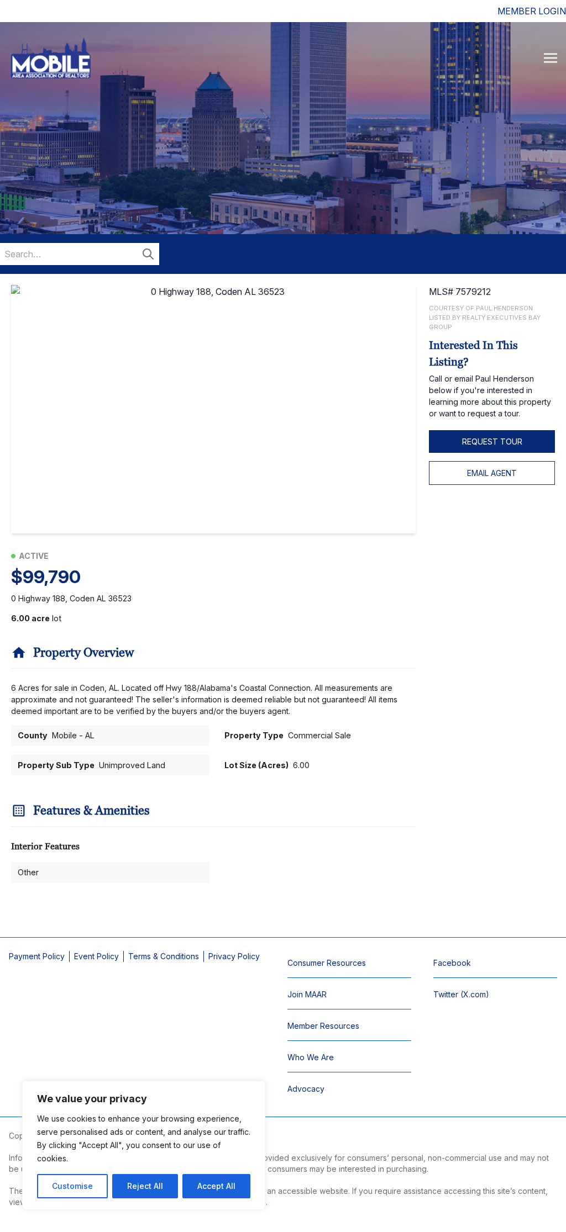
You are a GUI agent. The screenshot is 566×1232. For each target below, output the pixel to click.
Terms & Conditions (163, 956)
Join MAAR (307, 994)
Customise (72, 1186)
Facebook (452, 962)
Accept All (216, 1186)
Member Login (531, 11)
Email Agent (492, 473)
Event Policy (96, 956)
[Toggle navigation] (550, 57)
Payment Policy (37, 956)
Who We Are (310, 1057)
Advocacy (305, 1088)
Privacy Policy (234, 956)
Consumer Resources (326, 962)
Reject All (145, 1186)
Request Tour (492, 441)
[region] (143, 1145)
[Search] (148, 254)
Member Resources (323, 1025)
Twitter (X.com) (461, 994)
